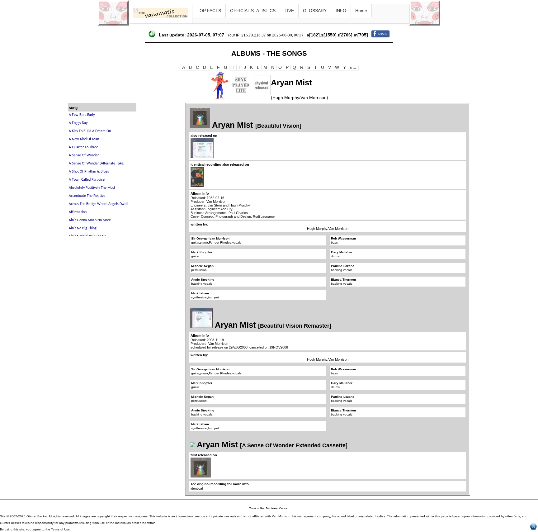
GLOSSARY (315, 10)
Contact (284, 508)
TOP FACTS (209, 10)
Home (361, 10)
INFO (341, 10)
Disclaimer (272, 508)
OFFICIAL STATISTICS (253, 10)
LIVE (289, 10)
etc (353, 67)
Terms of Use (256, 508)
